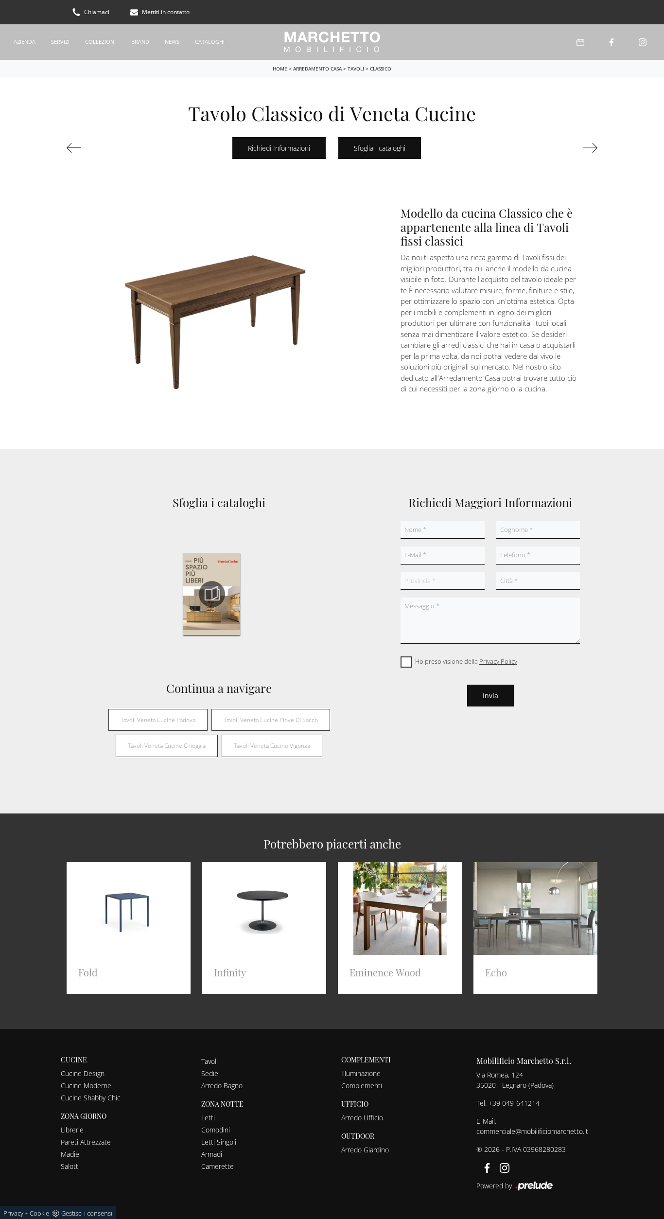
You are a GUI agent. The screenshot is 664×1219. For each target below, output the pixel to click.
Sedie (209, 1073)
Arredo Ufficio (362, 1117)
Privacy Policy (498, 661)
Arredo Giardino (365, 1149)
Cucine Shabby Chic (91, 1097)
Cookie (39, 1213)
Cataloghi (210, 41)
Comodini (215, 1129)
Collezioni (100, 41)
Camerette (217, 1166)
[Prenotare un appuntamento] (580, 42)
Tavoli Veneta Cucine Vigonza (272, 746)
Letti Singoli (218, 1142)
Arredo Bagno (222, 1085)
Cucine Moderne (86, 1085)
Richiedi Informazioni (279, 148)
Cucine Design (83, 1073)
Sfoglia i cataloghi (379, 148)
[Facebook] (611, 42)
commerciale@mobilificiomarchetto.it (532, 1131)
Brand (140, 41)
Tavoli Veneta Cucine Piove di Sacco (271, 720)
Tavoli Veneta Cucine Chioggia (167, 746)
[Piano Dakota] (106, 148)
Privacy (13, 1213)
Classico (380, 68)
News (172, 41)
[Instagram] (642, 42)
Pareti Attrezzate (86, 1142)
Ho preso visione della (466, 661)
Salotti (70, 1166)
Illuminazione (361, 1073)
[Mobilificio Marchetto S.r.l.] (332, 42)
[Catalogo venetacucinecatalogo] (212, 594)
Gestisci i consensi (86, 1213)
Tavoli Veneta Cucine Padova (158, 720)
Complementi (361, 1085)
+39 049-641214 (514, 1103)
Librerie (72, 1129)
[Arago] (558, 148)
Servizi (60, 41)
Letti (208, 1117)
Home (280, 68)
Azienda (24, 41)
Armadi (211, 1154)
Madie (70, 1154)
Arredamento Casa (317, 68)
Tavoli (356, 68)
